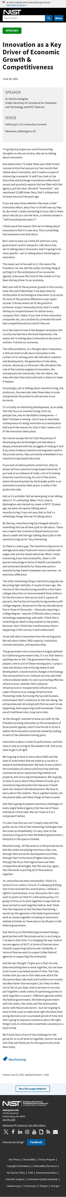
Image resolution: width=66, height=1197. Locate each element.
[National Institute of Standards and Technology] (25, 1103)
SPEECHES (12, 30)
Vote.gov (55, 1185)
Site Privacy (14, 1159)
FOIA (30, 1172)
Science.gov (30, 1185)
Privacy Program (47, 1159)
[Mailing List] (55, 1131)
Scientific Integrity (15, 1179)
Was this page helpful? (33, 1088)
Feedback (36, 1142)
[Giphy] (41, 1131)
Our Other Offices (37, 1125)
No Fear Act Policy (16, 1172)
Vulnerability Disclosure (45, 1166)
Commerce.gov (13, 1185)
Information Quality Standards (43, 1179)
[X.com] (6, 1131)
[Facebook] (13, 1131)
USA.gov (43, 1185)
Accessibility (29, 1159)
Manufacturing (17, 1059)
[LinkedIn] (20, 1131)
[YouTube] (34, 1131)
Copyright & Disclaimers (18, 1166)
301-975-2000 (9, 1119)
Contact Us (22, 1125)
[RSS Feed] (48, 1131)
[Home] (12, 12)
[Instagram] (27, 1131)
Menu (58, 18)
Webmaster (8, 1125)
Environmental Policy (46, 1172)
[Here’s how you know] (33, 4)
